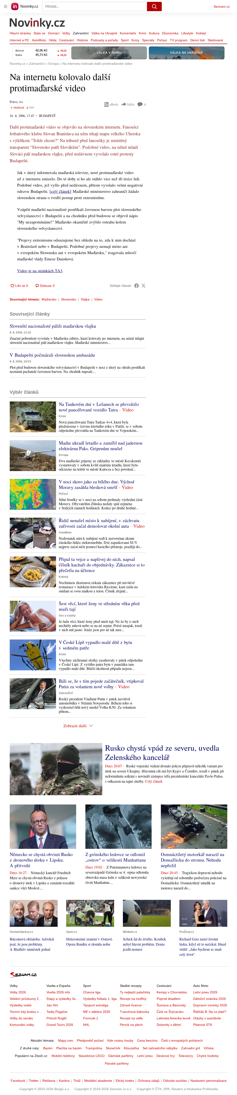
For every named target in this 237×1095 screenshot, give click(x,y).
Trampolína (93, 1048)
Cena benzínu (147, 1040)
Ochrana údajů (148, 1080)
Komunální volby (22, 1025)
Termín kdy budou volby (27, 1012)
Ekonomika (170, 33)
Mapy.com (65, 1040)
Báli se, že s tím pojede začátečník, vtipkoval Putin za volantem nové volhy (101, 684)
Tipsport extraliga (95, 1005)
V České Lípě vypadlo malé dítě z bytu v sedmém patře (95, 645)
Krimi (142, 33)
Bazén (48, 1048)
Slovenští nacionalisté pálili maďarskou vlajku (53, 326)
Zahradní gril (190, 1048)
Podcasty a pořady (104, 40)
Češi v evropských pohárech (182, 1040)
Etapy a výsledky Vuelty (64, 999)
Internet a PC (19, 40)
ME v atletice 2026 (96, 1012)
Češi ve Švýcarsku (170, 1012)
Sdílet (130, 104)
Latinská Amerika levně (173, 1018)
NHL (86, 1025)
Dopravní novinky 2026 (210, 1005)
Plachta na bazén (69, 1048)
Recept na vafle (131, 1018)
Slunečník (113, 1048)
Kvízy (135, 40)
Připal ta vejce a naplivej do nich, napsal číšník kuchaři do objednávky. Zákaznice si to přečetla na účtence (102, 564)
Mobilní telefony (63, 1056)
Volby (66, 33)
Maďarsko (49, 299)
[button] (33, 416)
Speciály (148, 40)
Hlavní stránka (20, 33)
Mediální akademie (98, 1080)
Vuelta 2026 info (58, 992)
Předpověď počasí (90, 1040)
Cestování (66, 40)
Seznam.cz (222, 6)
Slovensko (68, 299)
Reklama (48, 1080)
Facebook (18, 1080)
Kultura (154, 33)
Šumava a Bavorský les (174, 1005)
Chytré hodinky (208, 1056)
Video (98, 299)
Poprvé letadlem (169, 999)
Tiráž (77, 1080)
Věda (52, 40)
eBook (114, 104)
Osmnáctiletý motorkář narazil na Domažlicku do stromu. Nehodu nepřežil (192, 860)
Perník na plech (131, 1025)
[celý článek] (60, 191)
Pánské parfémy (117, 1063)
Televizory (185, 1056)
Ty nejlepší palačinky (135, 992)
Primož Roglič (57, 1018)
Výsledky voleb (20, 1005)
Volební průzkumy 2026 (27, 999)
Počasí (162, 40)
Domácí (53, 33)
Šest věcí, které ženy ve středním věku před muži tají (99, 606)
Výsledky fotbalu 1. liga (100, 999)
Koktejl (201, 33)
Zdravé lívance (131, 1005)
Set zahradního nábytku (160, 1048)
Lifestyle (187, 33)
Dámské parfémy (120, 1056)
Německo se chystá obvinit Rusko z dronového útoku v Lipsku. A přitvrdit (41, 860)
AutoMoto (39, 40)
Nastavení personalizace (208, 1080)
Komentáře (128, 33)
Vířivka (209, 1048)
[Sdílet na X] (143, 285)
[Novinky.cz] (37, 24)
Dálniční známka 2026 (209, 999)
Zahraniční (81, 33)
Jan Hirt (52, 1005)
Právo (13, 102)
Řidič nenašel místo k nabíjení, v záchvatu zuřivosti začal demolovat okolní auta (99, 523)
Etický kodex (125, 1080)
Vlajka (85, 299)
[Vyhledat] (154, 6)
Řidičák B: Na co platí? (209, 1012)
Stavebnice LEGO (91, 1056)
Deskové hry (165, 1056)
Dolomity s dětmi (169, 1025)
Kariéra (64, 1080)
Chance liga (91, 992)
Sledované (215, 40)
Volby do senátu (21, 1018)
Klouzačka (131, 1048)
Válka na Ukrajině (104, 33)
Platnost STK (202, 1025)
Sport (125, 40)
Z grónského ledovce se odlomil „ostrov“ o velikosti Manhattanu (115, 857)
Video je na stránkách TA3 (39, 270)
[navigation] (5, 6)
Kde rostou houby (120, 1040)
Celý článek (153, 781)
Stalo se (39, 33)
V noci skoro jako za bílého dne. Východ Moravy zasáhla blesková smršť (96, 484)
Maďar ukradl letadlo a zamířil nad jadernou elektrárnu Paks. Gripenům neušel (100, 446)
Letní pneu (145, 1056)
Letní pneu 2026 (205, 992)
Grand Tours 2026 (60, 1025)
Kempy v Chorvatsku (172, 992)
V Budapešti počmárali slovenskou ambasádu (52, 355)
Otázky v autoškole (207, 1018)
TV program (178, 40)
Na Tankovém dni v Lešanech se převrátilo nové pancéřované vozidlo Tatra (99, 407)
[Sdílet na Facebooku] (136, 285)
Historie (82, 40)
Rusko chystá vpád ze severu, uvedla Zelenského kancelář (162, 752)
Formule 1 (90, 1018)
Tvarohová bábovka (134, 1012)
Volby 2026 (18, 992)
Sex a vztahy (67, 615)
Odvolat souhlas (175, 1080)
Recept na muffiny (133, 999)
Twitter (34, 1080)
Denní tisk (197, 40)
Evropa (63, 455)
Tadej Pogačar (57, 1012)
